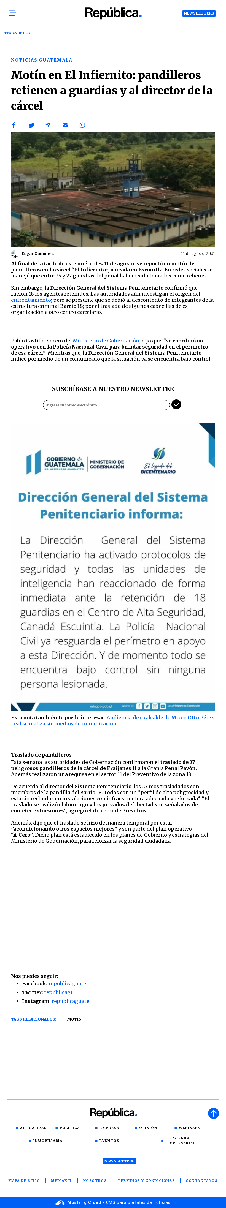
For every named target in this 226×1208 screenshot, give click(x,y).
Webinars (189, 1128)
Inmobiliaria (47, 1141)
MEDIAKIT (61, 1181)
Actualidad (33, 1128)
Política (70, 1128)
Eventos (109, 1141)
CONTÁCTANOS (202, 1181)
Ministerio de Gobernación (106, 341)
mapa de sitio (24, 1181)
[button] (14, 125)
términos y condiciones (146, 1181)
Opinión (148, 1128)
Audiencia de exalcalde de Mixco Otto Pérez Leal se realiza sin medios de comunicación (112, 720)
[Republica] (113, 13)
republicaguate (67, 983)
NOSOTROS (95, 1181)
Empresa (109, 1128)
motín (74, 1019)
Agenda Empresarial (180, 1140)
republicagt (58, 992)
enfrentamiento (31, 300)
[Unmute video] (113, 907)
